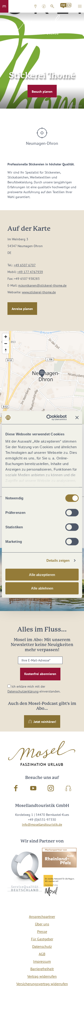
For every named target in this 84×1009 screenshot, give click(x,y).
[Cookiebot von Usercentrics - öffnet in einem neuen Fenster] (49, 418)
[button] (4, 6)
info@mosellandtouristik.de (42, 824)
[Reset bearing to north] (5, 350)
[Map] (42, 377)
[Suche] (52, 6)
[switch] (72, 512)
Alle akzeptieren (42, 574)
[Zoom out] (5, 343)
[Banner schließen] (77, 417)
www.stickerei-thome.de (39, 292)
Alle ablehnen (42, 588)
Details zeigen (58, 560)
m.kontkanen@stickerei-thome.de (42, 285)
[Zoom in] (5, 336)
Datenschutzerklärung (23, 691)
